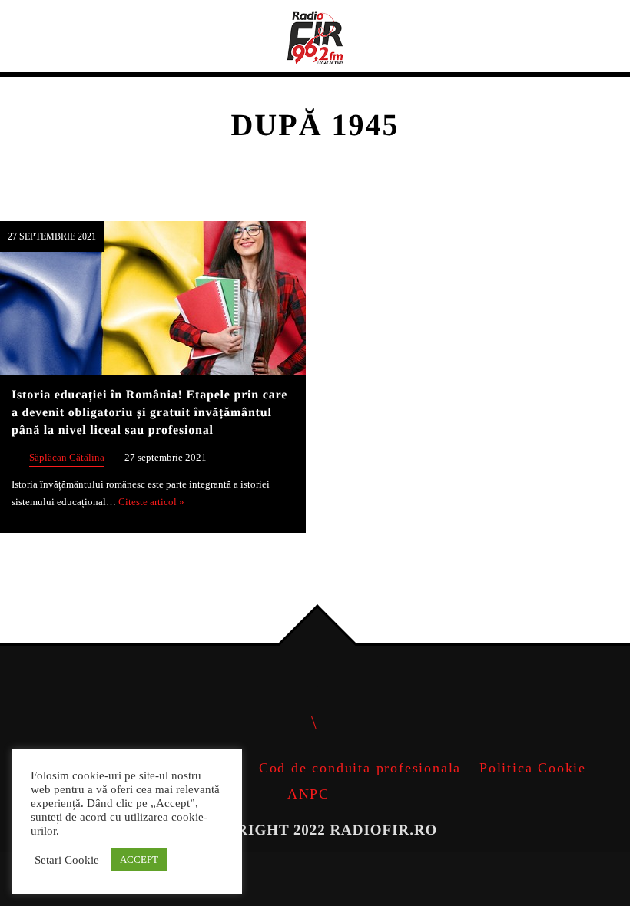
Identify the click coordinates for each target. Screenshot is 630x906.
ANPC (308, 794)
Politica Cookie (532, 767)
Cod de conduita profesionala (360, 767)
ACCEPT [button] (139, 859)
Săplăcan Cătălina (66, 457)
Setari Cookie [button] (67, 860)
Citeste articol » (151, 502)
